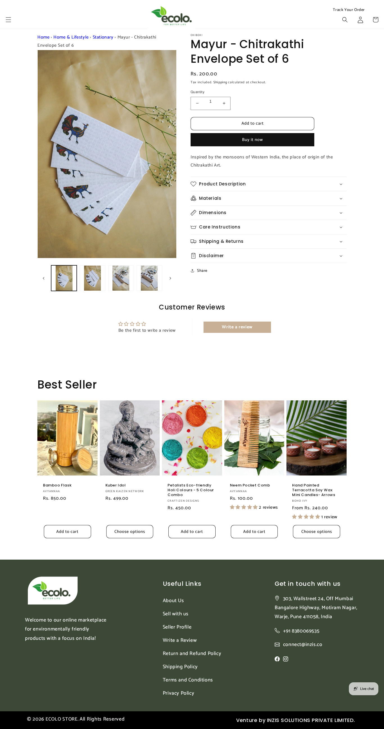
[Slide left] (43, 278)
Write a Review (180, 640)
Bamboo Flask (57, 485)
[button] (8, 20)
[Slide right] (170, 278)
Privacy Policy (178, 693)
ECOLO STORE (62, 719)
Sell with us (176, 614)
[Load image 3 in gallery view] (121, 278)
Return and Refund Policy (192, 653)
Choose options (129, 531)
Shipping (220, 82)
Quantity (197, 92)
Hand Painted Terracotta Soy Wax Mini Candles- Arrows (313, 490)
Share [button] (202, 271)
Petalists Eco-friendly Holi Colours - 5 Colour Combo (191, 490)
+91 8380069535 (301, 631)
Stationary (103, 37)
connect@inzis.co (302, 645)
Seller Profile (177, 627)
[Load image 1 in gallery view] (64, 278)
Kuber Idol (115, 485)
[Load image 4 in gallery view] (149, 278)
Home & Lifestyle (71, 37)
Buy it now (252, 139)
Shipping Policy (180, 667)
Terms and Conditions (188, 680)
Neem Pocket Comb (250, 485)
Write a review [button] (237, 327)
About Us (173, 600)
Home (43, 37)
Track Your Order (349, 10)
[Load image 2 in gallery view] (92, 278)
